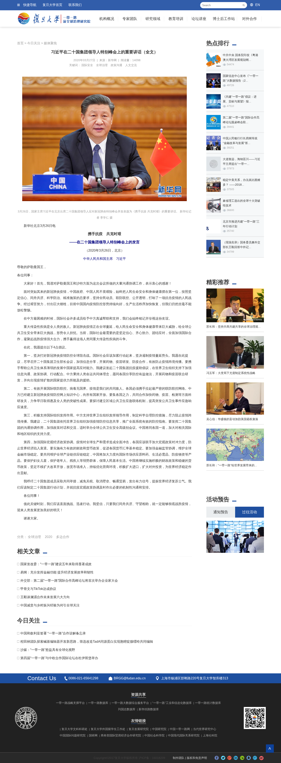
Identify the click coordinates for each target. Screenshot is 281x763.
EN (257, 5)
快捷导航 (29, 5)
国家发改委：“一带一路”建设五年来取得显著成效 (56, 564)
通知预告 (220, 512)
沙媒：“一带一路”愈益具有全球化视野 (47, 650)
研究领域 (152, 19)
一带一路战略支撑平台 (70, 702)
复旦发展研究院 (139, 729)
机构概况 (106, 19)
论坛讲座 (199, 19)
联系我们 (75, 5)
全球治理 (102, 65)
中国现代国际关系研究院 (184, 735)
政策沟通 (116, 65)
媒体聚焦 (50, 43)
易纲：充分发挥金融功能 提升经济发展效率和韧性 (57, 572)
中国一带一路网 (180, 729)
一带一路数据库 (98, 702)
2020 (48, 537)
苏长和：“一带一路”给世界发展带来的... (231, 465)
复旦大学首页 (52, 5)
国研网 (93, 735)
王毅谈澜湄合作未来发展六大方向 (45, 597)
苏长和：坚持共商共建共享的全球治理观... (233, 326)
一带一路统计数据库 (208, 702)
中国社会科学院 (154, 735)
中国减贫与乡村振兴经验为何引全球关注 (50, 605)
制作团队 (178, 757)
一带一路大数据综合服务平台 (130, 702)
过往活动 (249, 512)
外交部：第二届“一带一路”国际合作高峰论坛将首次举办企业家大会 (69, 580)
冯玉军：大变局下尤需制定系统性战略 (230, 373)
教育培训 (175, 19)
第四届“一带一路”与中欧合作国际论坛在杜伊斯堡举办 (59, 658)
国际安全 (87, 65)
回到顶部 (270, 748)
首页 (20, 43)
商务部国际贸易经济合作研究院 (121, 735)
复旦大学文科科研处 (74, 729)
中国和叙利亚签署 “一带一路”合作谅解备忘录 (53, 633)
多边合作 (62, 537)
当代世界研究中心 (204, 729)
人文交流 (131, 65)
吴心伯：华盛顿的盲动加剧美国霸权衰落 (232, 419)
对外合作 (249, 19)
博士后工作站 (224, 19)
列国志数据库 (126, 709)
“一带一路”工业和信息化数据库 (172, 702)
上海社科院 (210, 735)
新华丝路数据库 (149, 709)
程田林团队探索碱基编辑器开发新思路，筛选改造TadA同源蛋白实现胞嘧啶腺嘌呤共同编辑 (86, 641)
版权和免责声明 (197, 757)
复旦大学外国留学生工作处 (108, 729)
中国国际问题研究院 (73, 735)
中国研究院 (159, 729)
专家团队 (129, 19)
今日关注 (33, 43)
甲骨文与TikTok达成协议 (38, 589)
